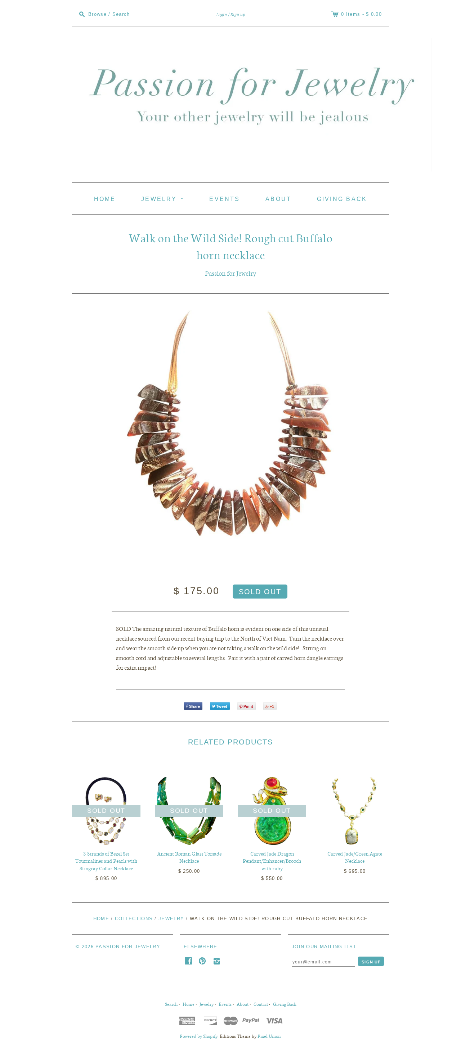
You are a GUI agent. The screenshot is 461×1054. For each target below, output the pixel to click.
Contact (261, 1004)
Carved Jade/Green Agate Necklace (354, 857)
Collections (134, 918)
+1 (272, 706)
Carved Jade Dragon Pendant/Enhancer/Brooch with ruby (272, 861)
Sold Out (106, 810)
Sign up (237, 15)
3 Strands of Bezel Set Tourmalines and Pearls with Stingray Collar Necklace (106, 861)
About (278, 199)
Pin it (248, 706)
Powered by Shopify (199, 1036)
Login (221, 15)
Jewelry (163, 197)
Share (194, 706)
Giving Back (342, 199)
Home (105, 199)
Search (171, 1004)
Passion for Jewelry (230, 273)
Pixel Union (269, 1036)
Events (224, 199)
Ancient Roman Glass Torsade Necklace (189, 857)
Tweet (221, 706)
